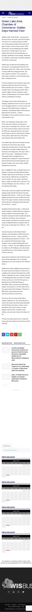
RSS (23, 606)
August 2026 (16, 461)
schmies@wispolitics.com (14, 563)
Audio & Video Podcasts (14, 606)
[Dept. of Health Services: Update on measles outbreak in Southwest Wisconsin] (6, 377)
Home (4, 17)
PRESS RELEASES (12, 17)
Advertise (14, 604)
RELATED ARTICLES (7, 343)
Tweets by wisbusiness (10, 450)
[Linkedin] (13, 592)
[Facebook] (9, 592)
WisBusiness (6, 446)
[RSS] (18, 592)
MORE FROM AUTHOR (19, 343)
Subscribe (7, 604)
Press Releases (22, 604)
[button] (29, 13)
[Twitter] (23, 592)
